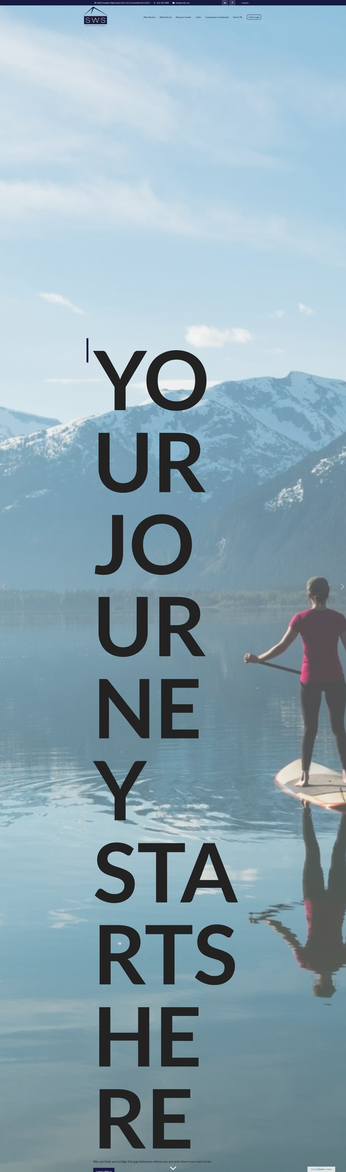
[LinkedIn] (225, 2)
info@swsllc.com (183, 3)
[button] (149, 17)
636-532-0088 (163, 3)
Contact (245, 3)
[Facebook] (232, 2)
